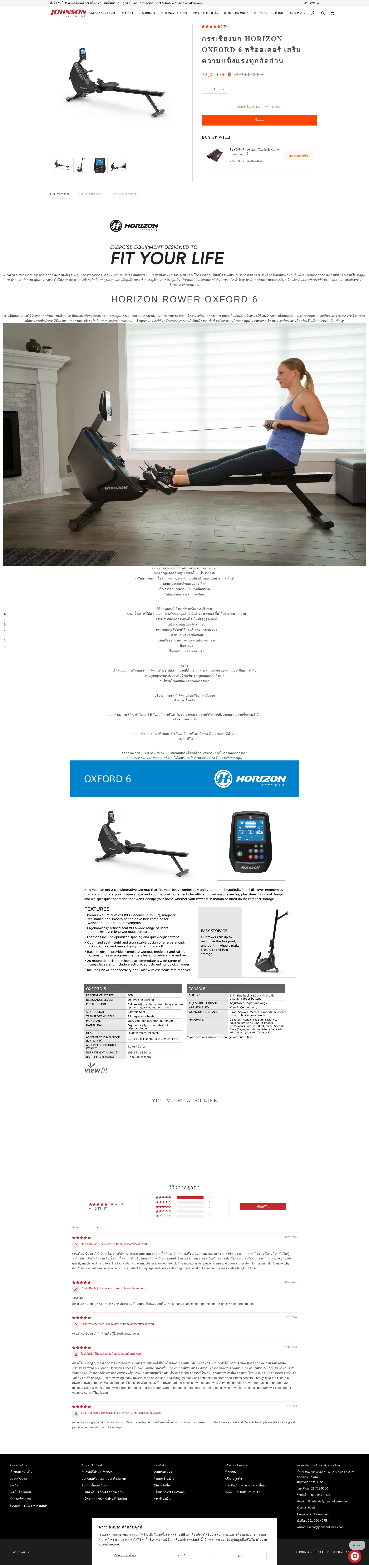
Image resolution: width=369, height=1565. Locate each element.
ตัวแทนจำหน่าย (163, 1478)
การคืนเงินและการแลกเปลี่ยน (245, 1485)
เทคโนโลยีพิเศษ (20, 1492)
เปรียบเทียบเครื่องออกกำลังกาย (102, 1492)
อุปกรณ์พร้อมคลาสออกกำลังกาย (103, 1478)
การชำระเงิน (162, 1499)
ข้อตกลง (231, 1472)
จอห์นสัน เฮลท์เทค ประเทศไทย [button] (318, 1465)
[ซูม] (59, 146)
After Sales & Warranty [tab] (125, 193)
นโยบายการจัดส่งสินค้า (169, 1492)
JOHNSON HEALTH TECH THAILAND (325, 1552)
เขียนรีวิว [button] (263, 1206)
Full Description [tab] (60, 193)
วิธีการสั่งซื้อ (161, 1485)
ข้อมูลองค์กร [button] (18, 1465)
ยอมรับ (182, 1555)
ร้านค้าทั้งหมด (163, 1472)
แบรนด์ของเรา (19, 1478)
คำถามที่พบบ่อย (20, 1499)
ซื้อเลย (259, 120)
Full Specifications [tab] (90, 193)
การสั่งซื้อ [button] (160, 1465)
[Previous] (58, 103)
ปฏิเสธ (240, 1555)
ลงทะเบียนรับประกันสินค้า (242, 1492)
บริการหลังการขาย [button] (238, 1465)
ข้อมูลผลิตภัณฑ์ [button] (92, 1465)
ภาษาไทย (310, 3)
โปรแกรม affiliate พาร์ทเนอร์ (29, 1505)
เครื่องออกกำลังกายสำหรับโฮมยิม (104, 1499)
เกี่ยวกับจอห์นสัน (21, 1472)
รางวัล (14, 1485)
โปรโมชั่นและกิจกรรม (96, 1485)
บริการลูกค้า (233, 1478)
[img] (81, 1238)
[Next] (186, 103)
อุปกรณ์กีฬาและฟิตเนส (96, 1472)
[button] (205, 13)
